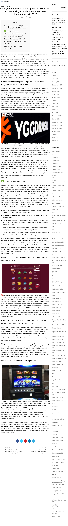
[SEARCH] (66, 6)
